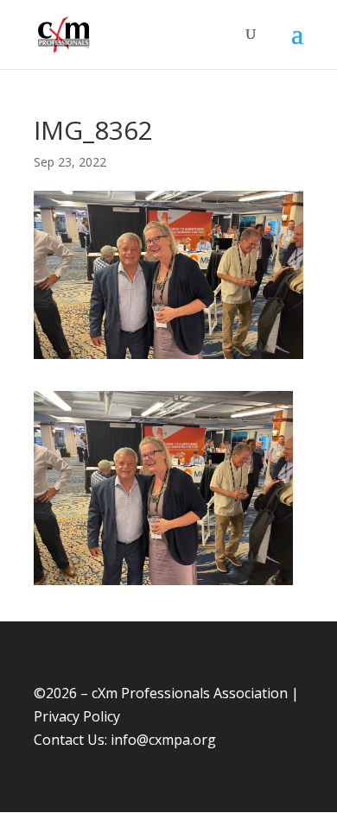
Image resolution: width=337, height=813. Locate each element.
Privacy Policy (77, 716)
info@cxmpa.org (163, 739)
